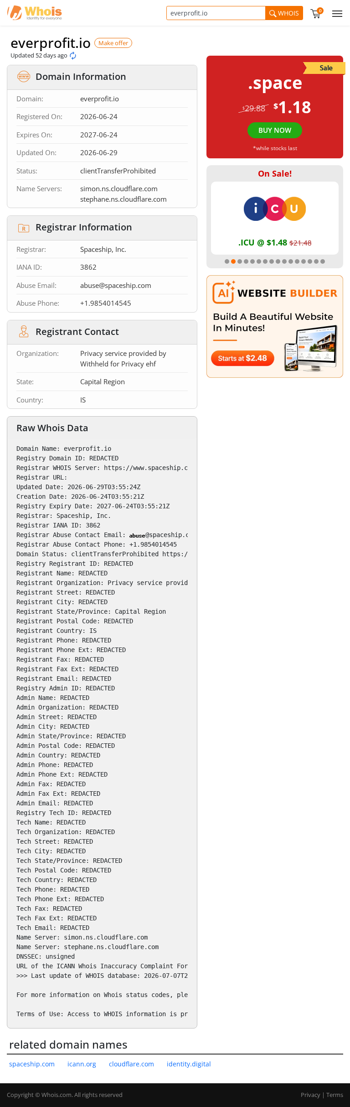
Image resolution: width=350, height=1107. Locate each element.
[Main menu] (335, 13)
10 (284, 261)
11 (290, 261)
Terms (334, 1095)
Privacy (310, 1095)
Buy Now (274, 130)
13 (303, 261)
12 (297, 261)
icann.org (81, 1064)
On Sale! (275, 173)
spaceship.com (32, 1064)
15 (316, 261)
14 (310, 261)
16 (322, 261)
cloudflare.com (131, 1064)
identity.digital (189, 1064)
